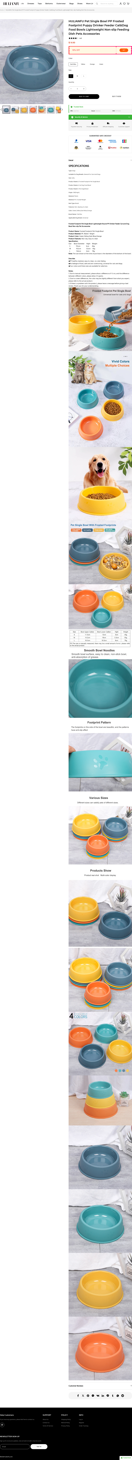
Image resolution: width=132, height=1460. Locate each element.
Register (81, 1423)
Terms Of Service (48, 1426)
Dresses (30, 4)
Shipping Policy (66, 1419)
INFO (81, 1415)
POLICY (64, 1415)
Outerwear (61, 4)
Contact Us (46, 1423)
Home (2, 10)
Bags (71, 4)
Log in (81, 1419)
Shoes (79, 4)
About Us (45, 1419)
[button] (1, 109)
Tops (40, 4)
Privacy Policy (65, 1426)
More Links (90, 4)
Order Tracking (83, 1426)
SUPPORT (47, 1415)
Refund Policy (65, 1423)
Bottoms (49, 4)
